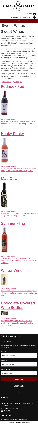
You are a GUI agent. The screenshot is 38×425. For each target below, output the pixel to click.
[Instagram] (10, 415)
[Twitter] (6, 415)
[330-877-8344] (34, 14)
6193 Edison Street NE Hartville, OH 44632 (21, 17)
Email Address (6, 369)
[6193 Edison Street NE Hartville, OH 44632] (34, 17)
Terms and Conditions (14, 422)
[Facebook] (3, 415)
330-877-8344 (28, 13)
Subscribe (19, 379)
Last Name (4, 360)
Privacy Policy (26, 422)
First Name (4, 352)
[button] (19, 20)
